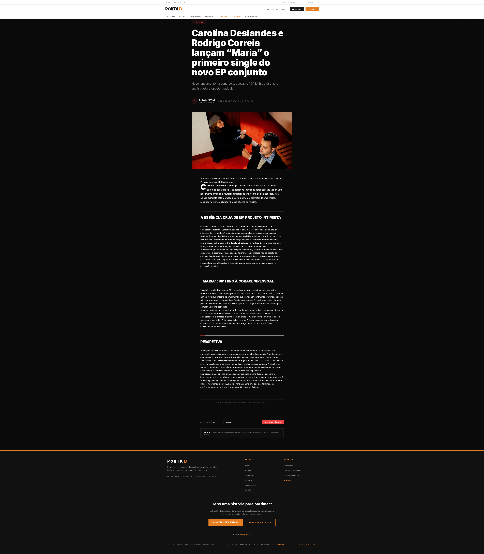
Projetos (248, 480)
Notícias (248, 466)
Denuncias (236, 16)
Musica (182, 16)
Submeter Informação (226, 522)
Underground (251, 16)
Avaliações (210, 16)
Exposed (224, 16)
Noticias (171, 16)
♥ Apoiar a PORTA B (260, 522)
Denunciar (297, 9)
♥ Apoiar (312, 9)
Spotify (213, 477)
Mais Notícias (273, 422)
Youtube (200, 477)
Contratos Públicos (276, 9)
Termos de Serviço (249, 545)
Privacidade (267, 545)
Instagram (173, 477)
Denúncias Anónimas (292, 470)
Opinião (248, 490)
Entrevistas (195, 16)
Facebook (229, 422)
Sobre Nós (288, 466)
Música (248, 470)
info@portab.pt (246, 534)
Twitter (217, 422)
